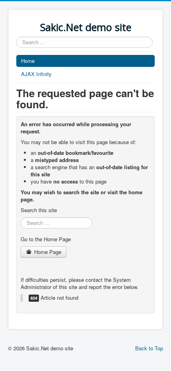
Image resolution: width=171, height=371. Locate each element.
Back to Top (149, 348)
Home (28, 60)
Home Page (47, 252)
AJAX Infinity (36, 74)
